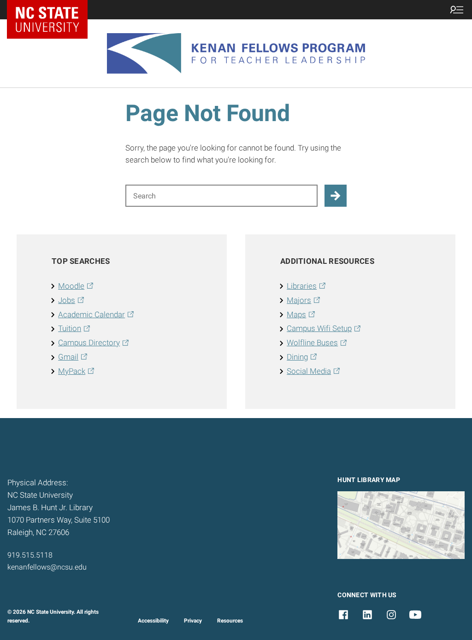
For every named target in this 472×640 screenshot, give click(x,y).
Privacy (193, 620)
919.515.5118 (30, 555)
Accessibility (153, 620)
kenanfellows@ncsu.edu (47, 567)
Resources (230, 620)
